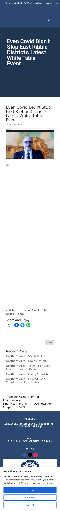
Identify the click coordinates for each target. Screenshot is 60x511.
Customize (30, 497)
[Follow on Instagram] (37, 11)
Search (49, 342)
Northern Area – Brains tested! (26, 361)
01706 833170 (18, 3)
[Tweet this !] (22, 325)
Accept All (30, 490)
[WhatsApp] (28, 325)
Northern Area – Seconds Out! (25, 356)
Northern (18, 124)
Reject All (30, 505)
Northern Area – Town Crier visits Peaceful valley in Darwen (28, 367)
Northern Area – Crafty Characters (28, 374)
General (9, 124)
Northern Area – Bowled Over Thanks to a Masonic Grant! (25, 380)
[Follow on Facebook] (26, 11)
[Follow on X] (32, 11)
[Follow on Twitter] (30, 455)
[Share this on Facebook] (16, 325)
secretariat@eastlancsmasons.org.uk (43, 3)
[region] (30, 489)
